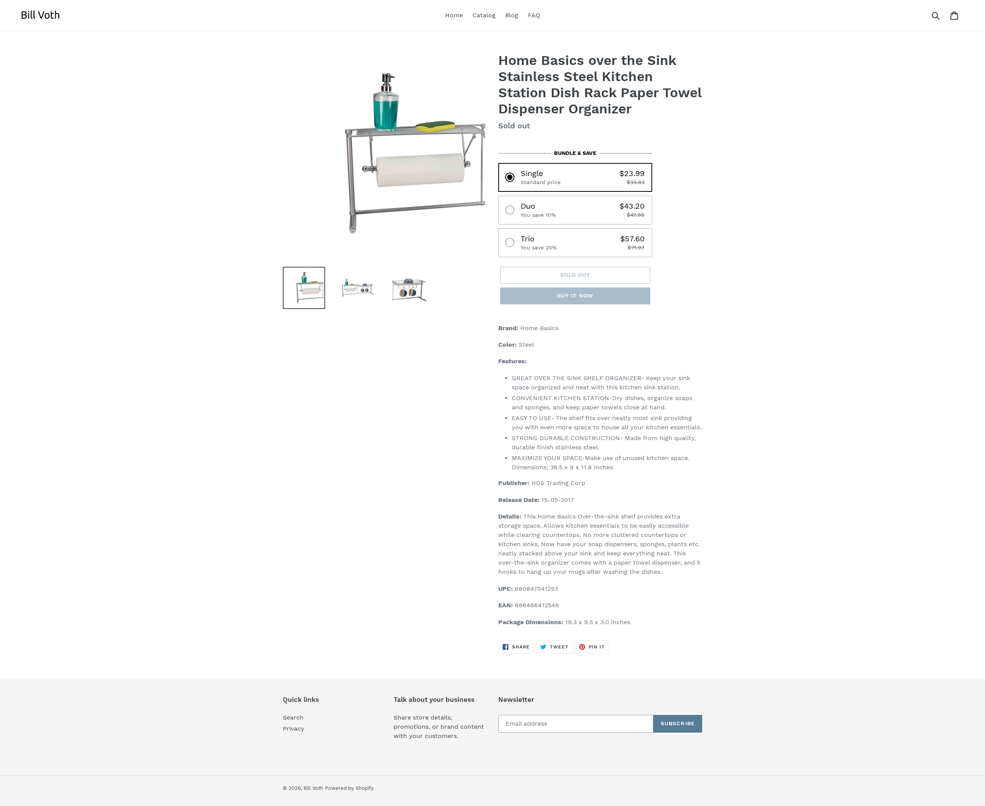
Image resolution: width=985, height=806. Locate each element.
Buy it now (575, 295)
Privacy (293, 728)
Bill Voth (313, 788)
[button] (575, 177)
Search (293, 717)
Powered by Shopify (349, 788)
